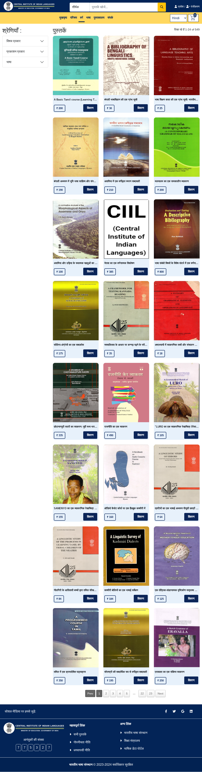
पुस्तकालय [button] (99, 17)
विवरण (90, 108)
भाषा (9, 62)
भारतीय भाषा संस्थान (135, 732)
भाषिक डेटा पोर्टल (134, 748)
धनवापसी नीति (82, 750)
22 (142, 693)
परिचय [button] (73, 17)
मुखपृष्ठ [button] (63, 17)
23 (150, 693)
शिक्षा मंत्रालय (132, 740)
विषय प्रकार (14, 41)
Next (160, 693)
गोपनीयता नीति (82, 742)
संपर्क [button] (110, 17)
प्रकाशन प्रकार (16, 51)
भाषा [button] (88, 17)
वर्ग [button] (81, 17)
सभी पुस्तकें (80, 734)
